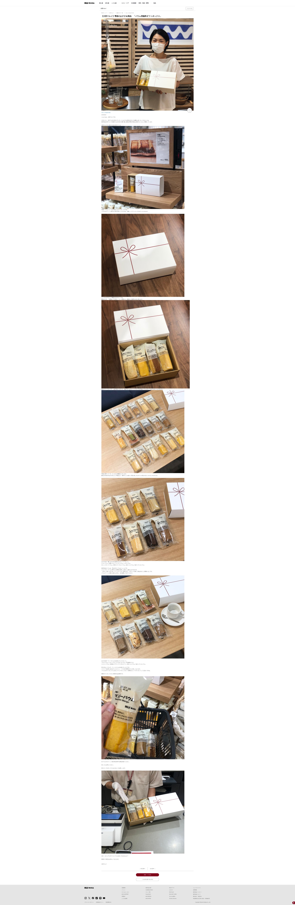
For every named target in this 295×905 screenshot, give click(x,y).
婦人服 (101, 3)
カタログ (171, 889)
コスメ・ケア (125, 3)
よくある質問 (124, 898)
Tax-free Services (172, 898)
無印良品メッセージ (197, 892)
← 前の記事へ (142, 868)
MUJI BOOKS (148, 896)
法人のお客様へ (172, 896)
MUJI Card (171, 892)
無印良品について (197, 894)
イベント (123, 889)
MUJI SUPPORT (125, 894)
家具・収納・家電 (143, 3)
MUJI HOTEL (148, 898)
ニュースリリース (197, 887)
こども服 (114, 3)
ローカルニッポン (125, 892)
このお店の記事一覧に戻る (147, 879)
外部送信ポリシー (99, 902)
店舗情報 (123, 887)
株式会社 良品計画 (197, 896)
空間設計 (123, 896)
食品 (154, 3)
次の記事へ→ (152, 868)
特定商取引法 (108, 902)
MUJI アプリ (171, 887)
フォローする (189, 8)
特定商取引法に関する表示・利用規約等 (201, 898)
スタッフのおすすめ (105, 112)
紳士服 (107, 3)
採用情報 (195, 889)
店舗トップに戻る (147, 874)
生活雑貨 (133, 3)
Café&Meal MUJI (149, 889)
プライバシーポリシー (89, 902)
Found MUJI (148, 894)
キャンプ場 (148, 892)
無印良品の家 (148, 887)
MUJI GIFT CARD (173, 894)
